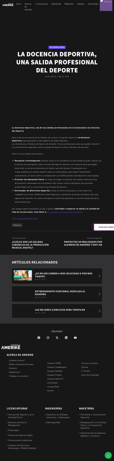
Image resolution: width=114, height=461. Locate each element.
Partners (13, 368)
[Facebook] (39, 338)
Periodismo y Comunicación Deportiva (93, 416)
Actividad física (57, 47)
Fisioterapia (13, 430)
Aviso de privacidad (90, 374)
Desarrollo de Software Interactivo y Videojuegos (58, 416)
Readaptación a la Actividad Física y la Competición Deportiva (93, 425)
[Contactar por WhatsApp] (108, 455)
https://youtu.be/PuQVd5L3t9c (25, 218)
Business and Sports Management (17, 423)
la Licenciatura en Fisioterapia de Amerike (65, 212)
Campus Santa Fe (55, 378)
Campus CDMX (54, 363)
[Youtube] (75, 338)
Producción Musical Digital (20, 435)
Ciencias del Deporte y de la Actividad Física (21, 416)
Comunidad (52, 382)
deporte (17, 225)
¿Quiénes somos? (17, 360)
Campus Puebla (54, 374)
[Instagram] (48, 338)
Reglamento (14, 372)
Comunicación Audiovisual (20, 440)
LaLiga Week (53, 386)
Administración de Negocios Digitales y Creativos (93, 434)
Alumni (50, 390)
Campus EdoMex (55, 370)
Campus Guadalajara (56, 367)
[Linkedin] (66, 338)
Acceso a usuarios (89, 363)
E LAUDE (85, 370)
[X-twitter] (57, 338)
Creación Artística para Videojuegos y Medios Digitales (22, 446)
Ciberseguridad (53, 422)
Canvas (84, 367)
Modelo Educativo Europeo (21, 364)
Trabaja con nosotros (18, 376)
